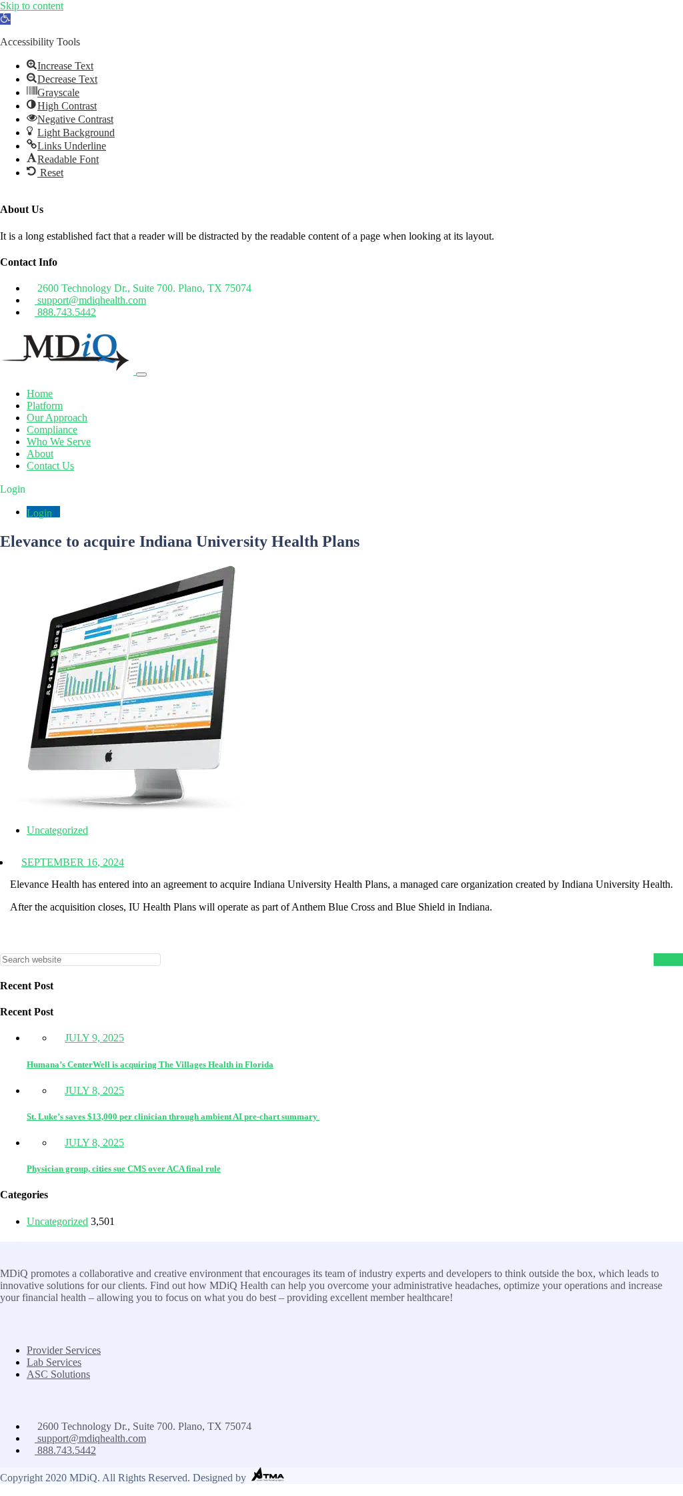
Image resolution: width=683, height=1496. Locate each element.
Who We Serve (59, 441)
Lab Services (54, 1362)
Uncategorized (57, 830)
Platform (45, 405)
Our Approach (57, 417)
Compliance (52, 429)
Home (40, 393)
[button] (5, 19)
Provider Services (64, 1350)
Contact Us (50, 465)
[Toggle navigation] (141, 374)
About (40, 453)
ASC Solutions (58, 1374)
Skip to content (31, 5)
